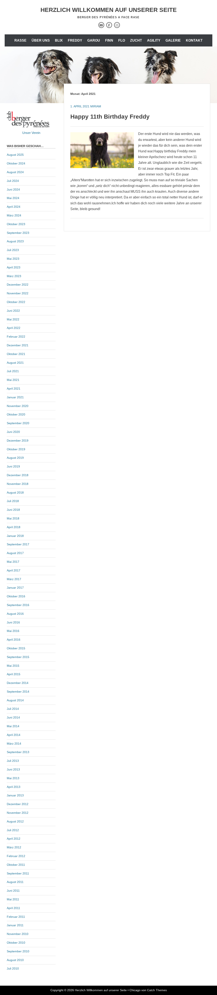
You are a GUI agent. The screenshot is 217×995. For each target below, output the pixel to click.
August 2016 (15, 613)
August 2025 (15, 154)
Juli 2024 (13, 180)
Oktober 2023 (16, 224)
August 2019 (15, 457)
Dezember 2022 (17, 284)
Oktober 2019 (16, 449)
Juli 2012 (13, 830)
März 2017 (14, 579)
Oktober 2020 (16, 414)
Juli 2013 (13, 760)
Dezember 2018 (17, 475)
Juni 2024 (13, 189)
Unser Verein (31, 133)
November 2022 (17, 293)
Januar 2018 (15, 535)
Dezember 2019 (17, 440)
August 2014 (15, 700)
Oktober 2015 (16, 648)
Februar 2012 (16, 856)
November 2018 (17, 484)
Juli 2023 (13, 250)
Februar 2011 (16, 916)
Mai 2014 (13, 726)
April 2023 (13, 267)
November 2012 (17, 812)
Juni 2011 (13, 890)
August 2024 (15, 172)
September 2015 (18, 657)
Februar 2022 (16, 336)
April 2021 (13, 388)
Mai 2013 (13, 778)
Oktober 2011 (16, 864)
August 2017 (15, 553)
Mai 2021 (13, 380)
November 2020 (17, 406)
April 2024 (13, 206)
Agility (153, 40)
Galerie (173, 40)
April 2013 (13, 787)
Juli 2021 (13, 371)
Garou (93, 40)
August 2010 (15, 960)
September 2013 (18, 752)
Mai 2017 (13, 561)
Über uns (41, 40)
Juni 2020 (13, 432)
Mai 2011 (13, 899)
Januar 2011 (15, 925)
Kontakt (194, 40)
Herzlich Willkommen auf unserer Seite (108, 10)
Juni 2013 (13, 769)
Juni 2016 (13, 622)
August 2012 (15, 821)
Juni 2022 (13, 310)
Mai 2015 (13, 665)
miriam (95, 106)
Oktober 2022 (16, 302)
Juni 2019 (13, 466)
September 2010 (18, 951)
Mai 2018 (13, 518)
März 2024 (14, 215)
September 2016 (18, 605)
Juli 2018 (13, 501)
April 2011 (13, 908)
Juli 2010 (13, 968)
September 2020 (18, 423)
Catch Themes (157, 990)
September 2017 (18, 544)
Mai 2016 (13, 631)
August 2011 (15, 882)
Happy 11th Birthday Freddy (110, 116)
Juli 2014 (13, 708)
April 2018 (13, 527)
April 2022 (13, 328)
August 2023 (15, 241)
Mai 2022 (13, 319)
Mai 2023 (13, 258)
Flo (121, 40)
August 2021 (15, 362)
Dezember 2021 (17, 345)
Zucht (136, 40)
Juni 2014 (13, 717)
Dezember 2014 (17, 683)
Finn (109, 40)
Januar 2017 (15, 587)
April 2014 (13, 735)
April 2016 (13, 639)
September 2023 (18, 232)
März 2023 (14, 276)
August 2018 (15, 492)
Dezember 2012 (17, 804)
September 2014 (18, 691)
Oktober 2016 (16, 596)
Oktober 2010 (16, 942)
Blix (59, 40)
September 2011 (18, 873)
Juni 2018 (13, 509)
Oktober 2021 (16, 354)
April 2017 (13, 570)
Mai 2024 (13, 198)
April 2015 (13, 674)
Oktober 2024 (16, 163)
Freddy (75, 40)
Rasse (20, 40)
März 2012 (14, 847)
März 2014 (14, 743)
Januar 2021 (15, 397)
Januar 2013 (15, 795)
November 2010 (17, 934)
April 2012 (13, 838)
